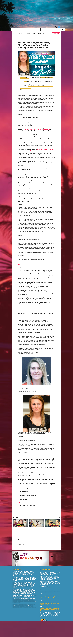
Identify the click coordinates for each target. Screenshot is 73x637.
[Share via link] (25, 508)
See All (59, 517)
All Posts (14, 33)
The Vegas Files (28, 33)
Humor (27, 505)
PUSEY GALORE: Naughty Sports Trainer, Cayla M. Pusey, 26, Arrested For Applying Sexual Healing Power (36, 529)
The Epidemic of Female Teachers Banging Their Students (52, 529)
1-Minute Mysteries (21, 33)
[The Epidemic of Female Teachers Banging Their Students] (52, 523)
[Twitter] (59, 27)
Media (34, 33)
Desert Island (39, 33)
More (44, 33)
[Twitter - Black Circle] (52, 556)
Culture (20, 505)
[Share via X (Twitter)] (21, 508)
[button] (43, 620)
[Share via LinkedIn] (23, 508)
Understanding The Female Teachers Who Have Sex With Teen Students (20, 529)
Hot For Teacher (32, 505)
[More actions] (54, 40)
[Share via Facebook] (18, 508)
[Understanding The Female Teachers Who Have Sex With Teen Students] (20, 523)
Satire (24, 505)
